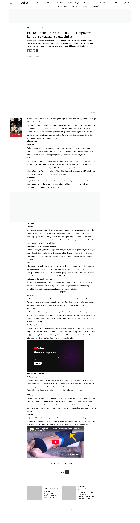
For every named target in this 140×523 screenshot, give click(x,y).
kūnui (66, 118)
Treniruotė (31, 40)
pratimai (43, 118)
